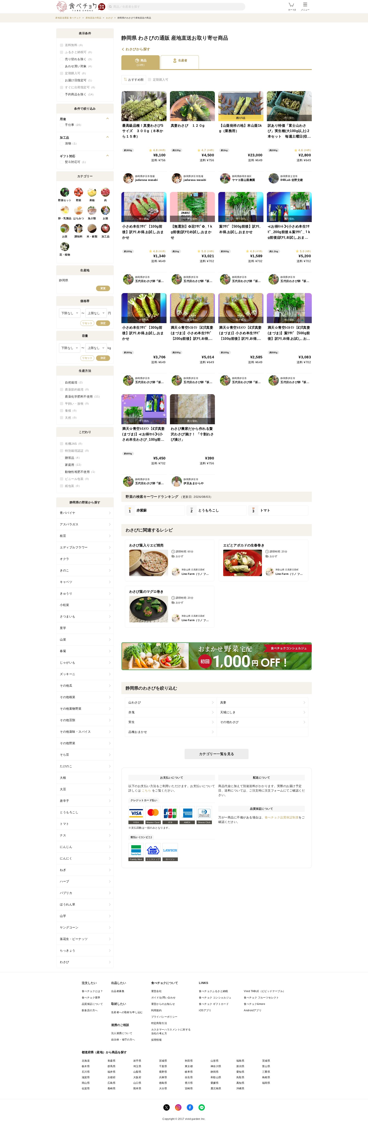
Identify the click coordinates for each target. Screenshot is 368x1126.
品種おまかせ (137, 732)
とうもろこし (69, 812)
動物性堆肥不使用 (79, 472)
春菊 (63, 651)
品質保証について (92, 1004)
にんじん (66, 846)
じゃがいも (67, 662)
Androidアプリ (253, 1010)
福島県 (240, 1060)
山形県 (214, 1060)
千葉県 (163, 1066)
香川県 (189, 1082)
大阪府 (137, 1077)
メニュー (305, 10)
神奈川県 (216, 1066)
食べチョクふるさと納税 (213, 991)
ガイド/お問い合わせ (163, 997)
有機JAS (73, 443)
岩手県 (137, 1060)
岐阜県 (189, 1071)
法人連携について (121, 1033)
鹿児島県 (216, 1088)
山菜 (63, 639)
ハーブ (64, 881)
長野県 (163, 1071)
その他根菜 (67, 697)
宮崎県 (189, 1088)
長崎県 (111, 1088)
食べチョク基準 (91, 997)
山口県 (137, 1082)
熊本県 (137, 1088)
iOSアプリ (205, 1010)
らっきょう (67, 950)
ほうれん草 (67, 904)
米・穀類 (92, 236)
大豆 (63, 789)
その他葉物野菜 (71, 708)
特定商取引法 (159, 1023)
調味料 (79, 236)
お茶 (65, 236)
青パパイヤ (67, 512)
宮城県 (163, 1060)
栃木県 (86, 1066)
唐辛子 (64, 800)
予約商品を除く (78, 94)
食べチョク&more (254, 1004)
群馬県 (111, 1066)
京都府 (111, 1077)
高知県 (240, 1082)
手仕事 (72, 124)
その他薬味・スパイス (75, 731)
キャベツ (66, 582)
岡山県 (86, 1082)
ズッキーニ (67, 674)
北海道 (86, 1060)
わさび (64, 962)
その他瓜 (66, 685)
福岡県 (266, 1082)
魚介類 (92, 218)
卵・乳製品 (65, 218)
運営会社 (156, 991)
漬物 (70, 143)
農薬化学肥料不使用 (82, 396)
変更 (103, 288)
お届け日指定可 (78, 80)
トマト (64, 823)
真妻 (223, 702)
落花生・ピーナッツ (74, 939)
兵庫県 (163, 1077)
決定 (103, 323)
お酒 (105, 218)
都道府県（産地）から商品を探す (104, 1052)
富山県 (266, 1066)
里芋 (63, 628)
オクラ (64, 559)
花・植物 (64, 254)
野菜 (78, 200)
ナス (63, 835)
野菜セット (65, 200)
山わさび (134, 702)
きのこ (64, 570)
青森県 (111, 1060)
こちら (146, 790)
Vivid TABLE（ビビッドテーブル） (264, 991)
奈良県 (189, 1077)
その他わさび (229, 722)
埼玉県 (137, 1066)
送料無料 (73, 45)
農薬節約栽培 (76, 389)
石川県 (86, 1071)
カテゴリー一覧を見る (216, 754)
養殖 (70, 410)
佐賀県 (86, 1088)
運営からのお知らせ (163, 1004)
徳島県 (163, 1082)
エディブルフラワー (74, 547)
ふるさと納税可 (78, 52)
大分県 (163, 1088)
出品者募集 (117, 991)
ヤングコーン (69, 927)
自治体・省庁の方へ (123, 1039)
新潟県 (240, 1066)
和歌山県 (216, 1077)
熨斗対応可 (75, 162)
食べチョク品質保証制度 (282, 817)
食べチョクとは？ (92, 991)
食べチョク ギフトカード (214, 1004)
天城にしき (228, 712)
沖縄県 (240, 1088)
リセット (87, 323)
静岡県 (214, 1071)
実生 (131, 722)
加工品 (106, 236)
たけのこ (66, 766)
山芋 (63, 916)
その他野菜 (67, 743)
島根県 (266, 1077)
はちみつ (78, 218)
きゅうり (66, 593)
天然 (70, 417)
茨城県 (266, 1060)
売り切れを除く (78, 59)
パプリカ (66, 893)
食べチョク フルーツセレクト (261, 997)
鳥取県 (240, 1077)
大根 (63, 777)
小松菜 (64, 605)
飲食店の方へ (90, 1010)
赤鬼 (131, 712)
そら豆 (64, 754)
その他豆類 (67, 720)
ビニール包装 (76, 479)
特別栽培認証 (76, 450)
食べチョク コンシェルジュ (215, 997)
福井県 (111, 1071)
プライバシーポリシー (164, 1016)
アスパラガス (69, 524)
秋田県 (189, 1060)
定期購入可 (160, 79)
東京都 (189, 1066)
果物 (92, 200)
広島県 (111, 1082)
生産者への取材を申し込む (127, 1012)
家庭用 (72, 464)
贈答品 (72, 457)
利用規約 (156, 1010)
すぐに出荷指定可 (79, 87)
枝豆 (63, 536)
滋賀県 (86, 1077)
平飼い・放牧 (76, 403)
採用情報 (156, 1039)
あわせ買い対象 (78, 66)
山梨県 (137, 1071)
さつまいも (67, 616)
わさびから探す (138, 49)
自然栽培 (73, 382)
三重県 (266, 1071)
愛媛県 (214, 1082)
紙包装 (72, 486)
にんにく (66, 858)
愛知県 (240, 1071)
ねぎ (63, 870)
